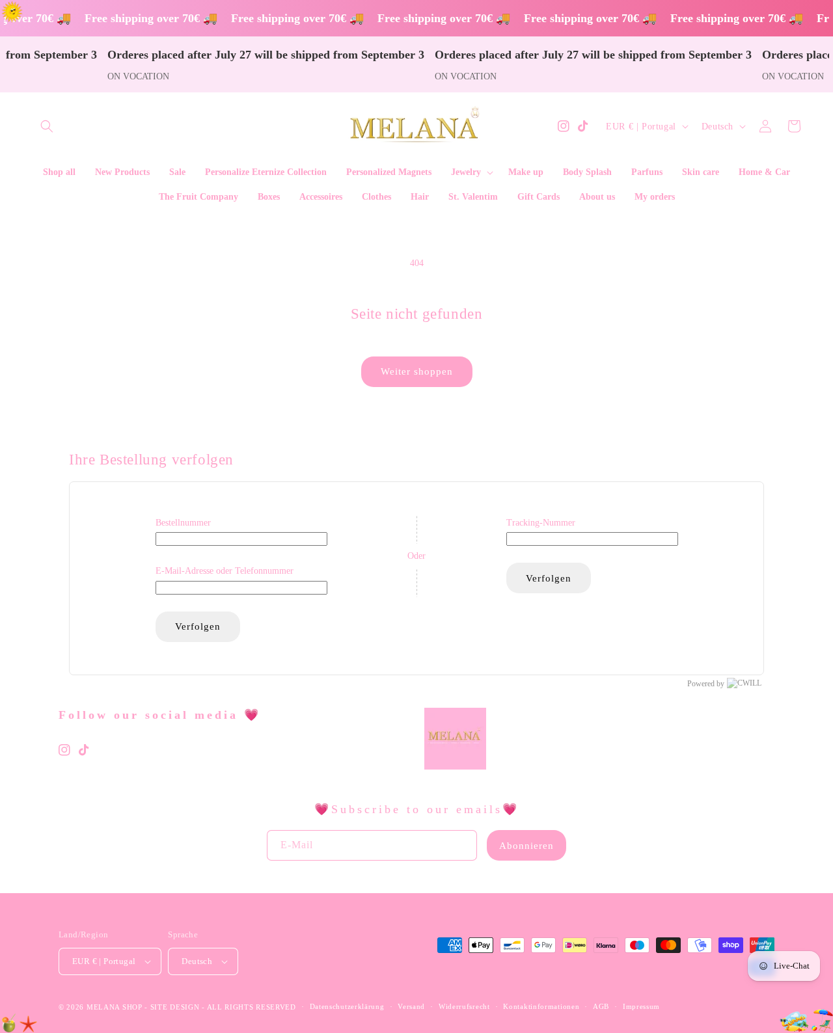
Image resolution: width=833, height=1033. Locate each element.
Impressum (641, 1006)
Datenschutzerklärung (347, 1006)
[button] (47, 126)
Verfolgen (198, 626)
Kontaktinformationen (541, 1006)
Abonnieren (526, 845)
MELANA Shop (115, 1007)
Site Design (175, 1007)
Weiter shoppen (417, 371)
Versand (411, 1006)
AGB (601, 1006)
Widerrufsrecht (464, 1006)
